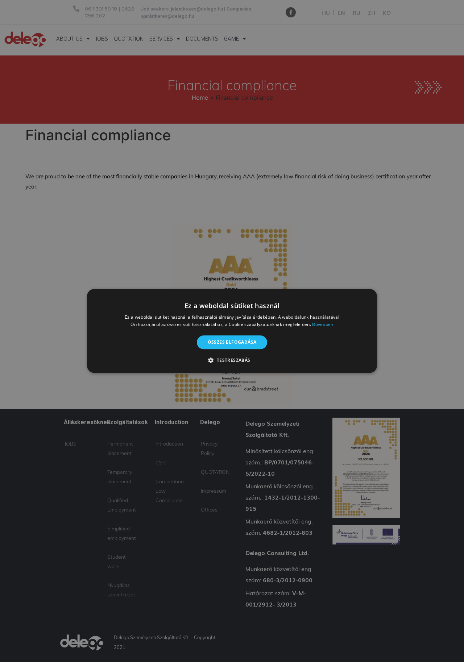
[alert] (232, 331)
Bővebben (322, 325)
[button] (232, 360)
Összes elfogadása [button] (232, 342)
